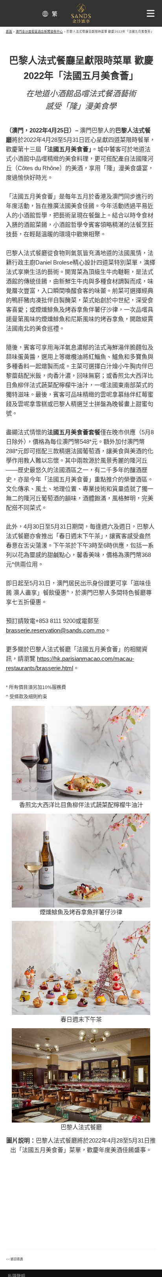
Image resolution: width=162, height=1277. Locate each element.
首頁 (9, 31)
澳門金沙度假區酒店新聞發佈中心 (39, 31)
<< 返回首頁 (14, 1259)
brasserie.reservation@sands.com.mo (55, 630)
